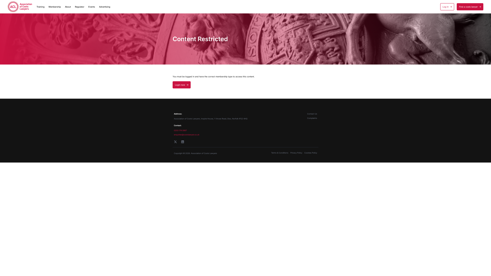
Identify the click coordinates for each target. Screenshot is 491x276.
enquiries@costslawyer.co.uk (186, 135)
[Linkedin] (182, 141)
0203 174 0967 (180, 130)
